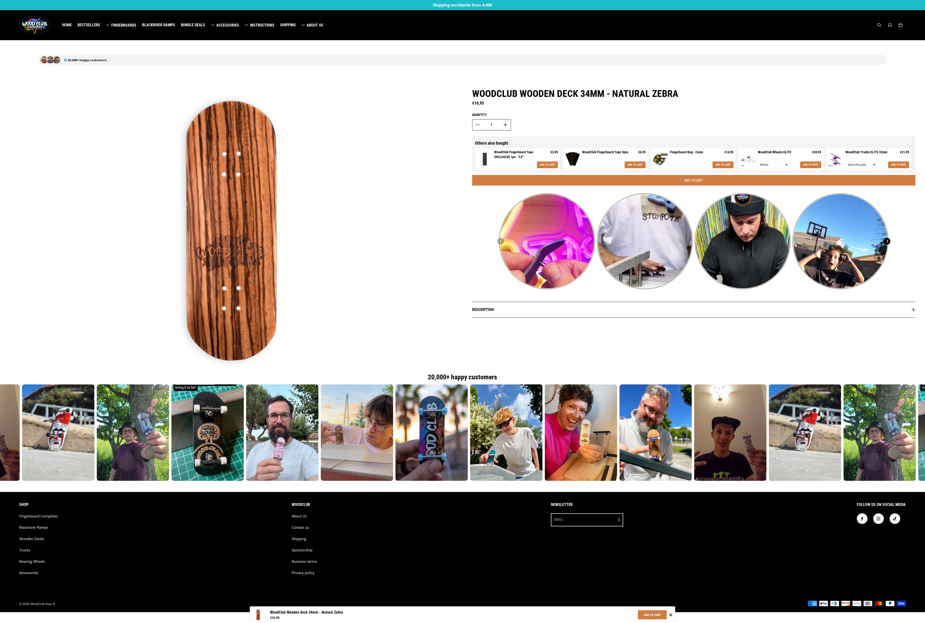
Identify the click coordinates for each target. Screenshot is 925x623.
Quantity (479, 115)
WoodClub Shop (41, 604)
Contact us (300, 527)
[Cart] (900, 25)
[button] (500, 241)
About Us (299, 516)
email (558, 519)
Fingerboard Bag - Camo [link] (686, 152)
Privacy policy (303, 572)
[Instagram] (878, 518)
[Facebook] (862, 518)
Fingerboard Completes (38, 516)
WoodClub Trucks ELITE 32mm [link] (866, 152)
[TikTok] (895, 518)
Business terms (304, 561)
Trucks (24, 550)
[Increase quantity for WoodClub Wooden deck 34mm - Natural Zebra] (505, 125)
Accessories (28, 572)
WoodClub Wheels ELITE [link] (774, 152)
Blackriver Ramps (33, 527)
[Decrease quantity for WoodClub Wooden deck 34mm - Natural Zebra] (477, 125)
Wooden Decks (31, 538)
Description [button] (483, 309)
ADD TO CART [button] (547, 164)
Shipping (299, 538)
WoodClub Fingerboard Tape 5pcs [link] (605, 152)
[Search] (879, 25)
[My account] (890, 25)
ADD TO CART (652, 615)
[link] (484, 159)
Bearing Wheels (32, 561)
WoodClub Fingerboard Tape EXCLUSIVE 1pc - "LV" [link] (513, 154)
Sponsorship (302, 550)
